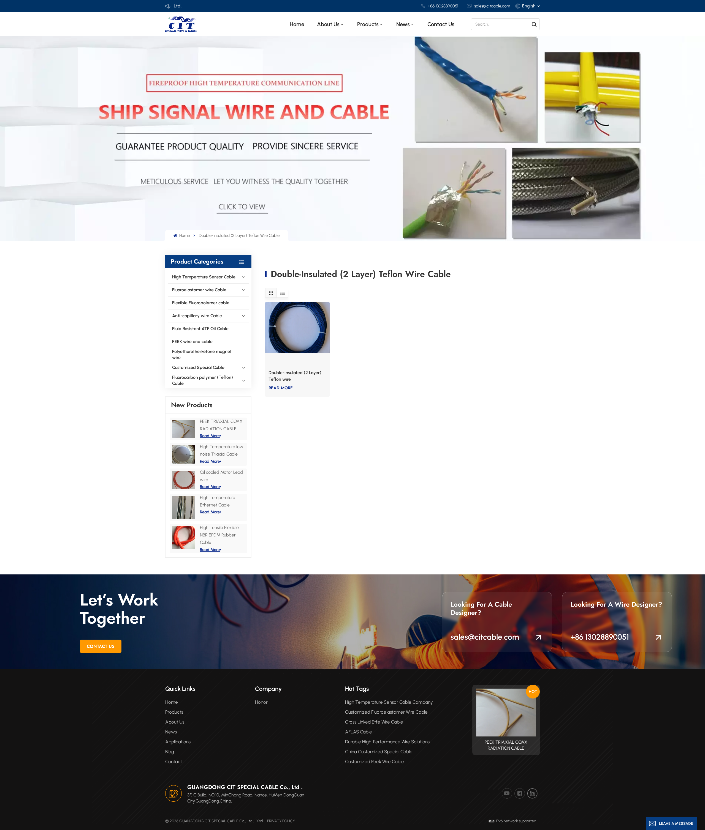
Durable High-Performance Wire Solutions (387, 741)
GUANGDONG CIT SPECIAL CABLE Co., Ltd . (245, 787)
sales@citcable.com (492, 6)
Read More (210, 435)
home (171, 702)
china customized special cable (379, 751)
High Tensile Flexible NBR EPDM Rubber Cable (219, 535)
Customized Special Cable (198, 367)
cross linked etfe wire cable (374, 722)
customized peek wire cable (374, 761)
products (368, 24)
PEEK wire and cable (192, 341)
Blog (169, 751)
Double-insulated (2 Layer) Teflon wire (295, 376)
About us (328, 24)
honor (261, 702)
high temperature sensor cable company (389, 702)
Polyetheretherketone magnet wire (202, 354)
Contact (173, 761)
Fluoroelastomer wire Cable (199, 289)
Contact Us (101, 646)
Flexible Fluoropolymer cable (200, 302)
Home (297, 24)
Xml (259, 821)
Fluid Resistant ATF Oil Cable (200, 328)
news (403, 24)
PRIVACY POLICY (281, 821)
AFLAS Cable (358, 732)
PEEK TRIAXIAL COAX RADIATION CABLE (506, 745)
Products (174, 712)
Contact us (440, 24)
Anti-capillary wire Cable (197, 315)
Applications (178, 741)
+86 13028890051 (443, 6)
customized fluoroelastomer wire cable (386, 712)
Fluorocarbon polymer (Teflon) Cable (202, 380)
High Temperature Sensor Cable (203, 277)
